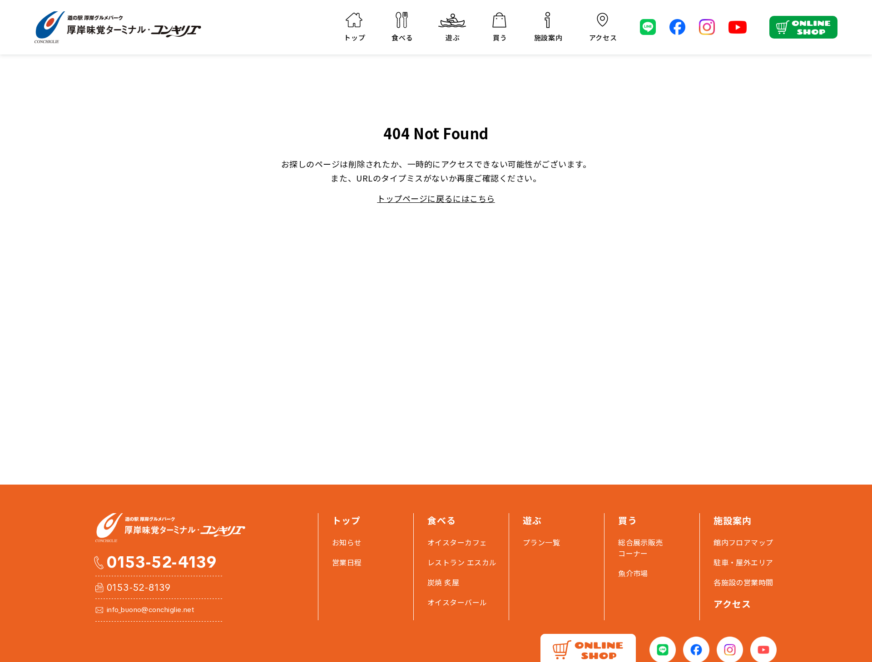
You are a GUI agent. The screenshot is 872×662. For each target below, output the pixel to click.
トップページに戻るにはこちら (436, 198)
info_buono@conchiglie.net (150, 610)
